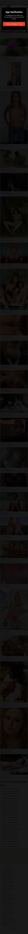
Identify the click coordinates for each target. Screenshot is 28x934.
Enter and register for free (14, 24)
